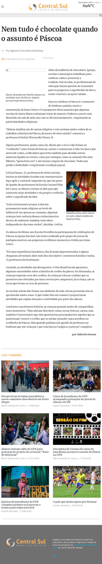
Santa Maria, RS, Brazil (88, 7)
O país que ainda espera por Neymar (75, 501)
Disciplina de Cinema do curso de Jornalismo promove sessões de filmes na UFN (76, 451)
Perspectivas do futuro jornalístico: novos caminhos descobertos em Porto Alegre (25, 399)
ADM (54, 556)
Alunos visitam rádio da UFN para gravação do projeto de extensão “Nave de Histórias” (25, 451)
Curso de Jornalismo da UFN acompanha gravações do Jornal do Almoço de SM (74, 399)
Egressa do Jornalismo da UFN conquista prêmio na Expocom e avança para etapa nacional (21, 504)
